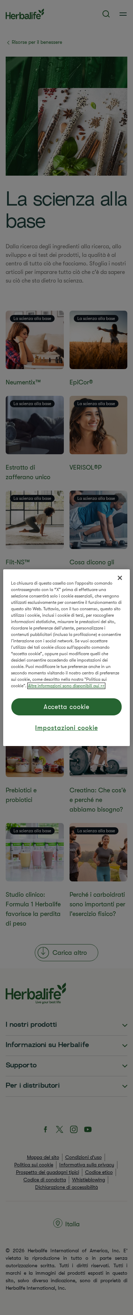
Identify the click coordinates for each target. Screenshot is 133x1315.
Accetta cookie (67, 706)
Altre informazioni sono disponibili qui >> (66, 685)
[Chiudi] (120, 578)
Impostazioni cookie (66, 727)
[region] (66, 657)
